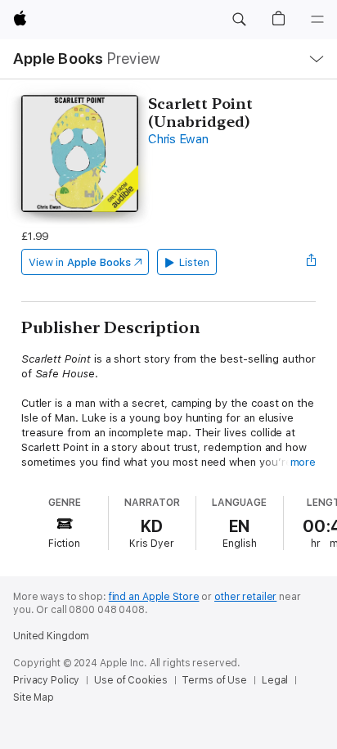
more (303, 462)
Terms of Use (214, 680)
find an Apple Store (154, 596)
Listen (194, 262)
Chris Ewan (178, 139)
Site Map (33, 697)
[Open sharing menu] (310, 261)
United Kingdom (51, 636)
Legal (275, 680)
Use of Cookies (130, 680)
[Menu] (317, 19)
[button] (238, 19)
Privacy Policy (46, 680)
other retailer (245, 596)
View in (80, 262)
